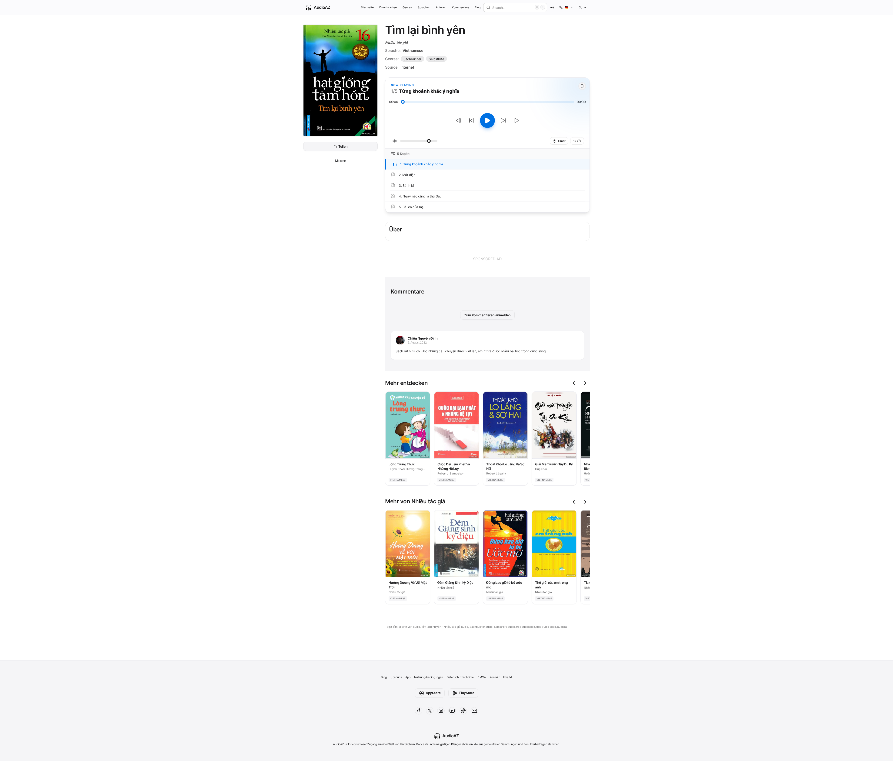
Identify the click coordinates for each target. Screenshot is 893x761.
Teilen (343, 146)
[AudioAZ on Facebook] (418, 710)
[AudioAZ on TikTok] (463, 710)
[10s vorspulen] (503, 120)
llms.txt (507, 677)
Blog (477, 7)
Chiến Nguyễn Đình (423, 338)
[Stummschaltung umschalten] (394, 141)
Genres (407, 7)
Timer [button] (561, 141)
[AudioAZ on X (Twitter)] (429, 710)
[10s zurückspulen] (471, 120)
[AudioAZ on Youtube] (452, 710)
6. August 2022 (417, 342)
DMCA (481, 677)
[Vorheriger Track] (458, 120)
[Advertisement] (487, 258)
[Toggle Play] (487, 120)
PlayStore (466, 693)
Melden (340, 161)
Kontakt (495, 677)
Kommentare (460, 7)
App (407, 677)
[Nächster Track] (516, 120)
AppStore (433, 693)
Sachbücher (412, 59)
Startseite (367, 7)
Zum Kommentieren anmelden (487, 315)
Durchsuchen (388, 7)
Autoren (441, 7)
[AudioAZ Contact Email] (474, 710)
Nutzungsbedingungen (428, 677)
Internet (407, 67)
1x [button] (574, 141)
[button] (566, 7)
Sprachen (424, 7)
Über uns (396, 677)
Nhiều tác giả (396, 42)
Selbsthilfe (436, 59)
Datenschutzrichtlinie (460, 677)
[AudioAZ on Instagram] (441, 710)
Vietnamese (413, 50)
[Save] (582, 86)
